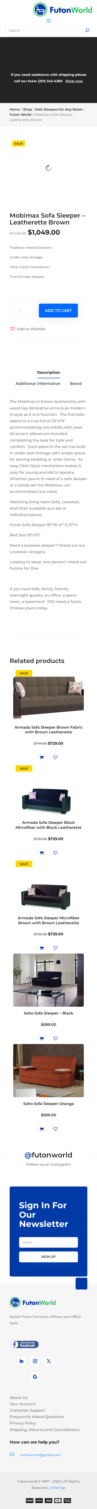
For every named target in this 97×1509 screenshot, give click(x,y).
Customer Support (27, 1410)
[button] (28, 329)
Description (48, 372)
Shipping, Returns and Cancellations (44, 1429)
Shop (27, 109)
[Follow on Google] (35, 1377)
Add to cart (58, 310)
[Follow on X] (49, 1361)
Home (15, 109)
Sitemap (58, 1488)
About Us (19, 1397)
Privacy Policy (23, 1423)
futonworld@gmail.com (40, 1455)
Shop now (74, 81)
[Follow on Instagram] (35, 1361)
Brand (76, 383)
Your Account (23, 1404)
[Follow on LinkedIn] (21, 1361)
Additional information (38, 383)
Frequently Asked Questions (37, 1416)
